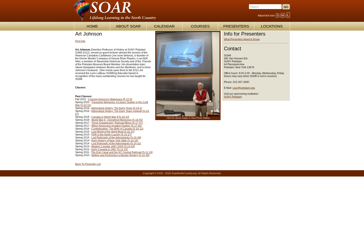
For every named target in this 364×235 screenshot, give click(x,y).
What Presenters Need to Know (242, 39)
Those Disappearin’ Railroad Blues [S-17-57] (117, 122)
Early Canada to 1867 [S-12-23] (109, 149)
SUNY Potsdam (233, 96)
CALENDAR (164, 26)
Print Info (80, 41)
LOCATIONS (272, 26)
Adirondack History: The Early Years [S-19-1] (116, 108)
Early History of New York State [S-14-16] (114, 140)
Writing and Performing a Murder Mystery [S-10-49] (120, 155)
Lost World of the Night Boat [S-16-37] (112, 131)
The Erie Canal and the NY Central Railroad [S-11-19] (122, 152)
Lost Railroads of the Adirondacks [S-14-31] (116, 143)
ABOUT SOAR (128, 26)
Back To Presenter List (88, 164)
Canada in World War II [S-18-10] (110, 117)
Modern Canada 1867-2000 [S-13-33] (113, 146)
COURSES (200, 26)
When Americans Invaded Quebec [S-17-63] (116, 125)
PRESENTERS (236, 26)
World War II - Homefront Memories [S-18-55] (117, 119)
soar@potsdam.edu (244, 87)
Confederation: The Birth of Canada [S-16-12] (117, 128)
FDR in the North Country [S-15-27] (111, 134)
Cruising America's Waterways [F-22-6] (110, 99)
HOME (92, 26)
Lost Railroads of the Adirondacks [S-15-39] (116, 137)
